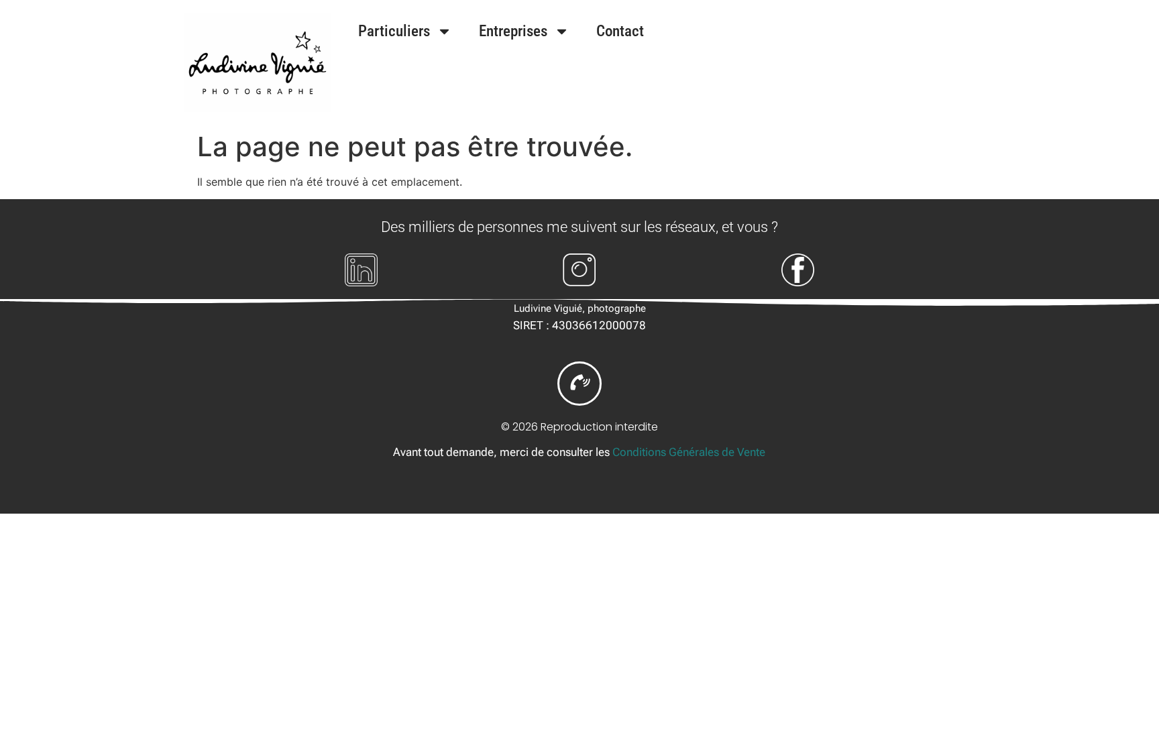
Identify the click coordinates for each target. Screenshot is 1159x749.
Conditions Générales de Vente (688, 452)
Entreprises (513, 31)
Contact (620, 31)
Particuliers (394, 31)
